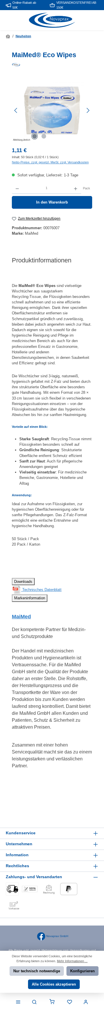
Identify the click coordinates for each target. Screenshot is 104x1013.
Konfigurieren (82, 971)
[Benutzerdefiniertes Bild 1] (12, 889)
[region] (52, 110)
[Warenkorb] (52, 1002)
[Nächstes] (87, 110)
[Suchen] (34, 1002)
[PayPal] (69, 889)
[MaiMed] (52, 64)
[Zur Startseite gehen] (52, 20)
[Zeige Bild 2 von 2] (43, 136)
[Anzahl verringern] (17, 188)
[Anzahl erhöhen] (75, 188)
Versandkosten (80, 950)
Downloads (23, 581)
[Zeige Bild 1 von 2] (34, 136)
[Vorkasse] (14, 904)
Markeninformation (29, 598)
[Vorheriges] (16, 110)
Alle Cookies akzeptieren (54, 984)
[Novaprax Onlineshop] (8, 36)
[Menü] (18, 1002)
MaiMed (21, 617)
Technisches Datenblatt (41, 589)
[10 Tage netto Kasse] (49, 889)
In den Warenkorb (52, 202)
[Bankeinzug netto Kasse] (30, 889)
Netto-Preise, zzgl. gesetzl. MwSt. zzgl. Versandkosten (50, 162)
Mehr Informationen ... (72, 961)
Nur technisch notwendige (36, 971)
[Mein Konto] (86, 1002)
